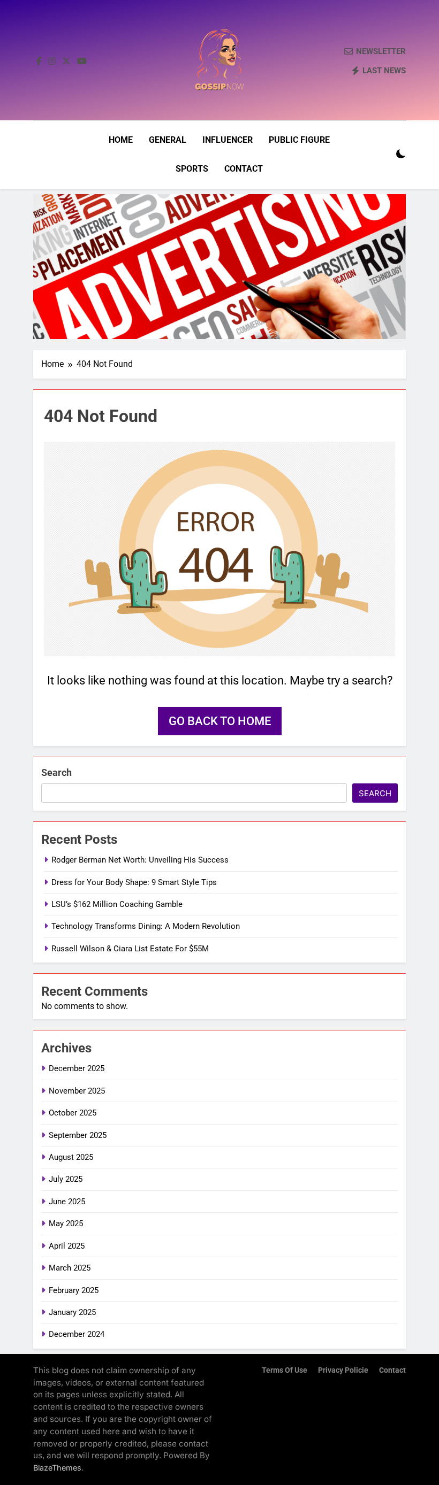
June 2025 (67, 1201)
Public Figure (299, 140)
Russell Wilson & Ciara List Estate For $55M (130, 948)
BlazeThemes (57, 1467)
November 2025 (77, 1091)
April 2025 (67, 1246)
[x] (66, 61)
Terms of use (284, 1370)
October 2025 (72, 1113)
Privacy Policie (343, 1370)
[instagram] (52, 61)
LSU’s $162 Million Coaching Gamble (117, 904)
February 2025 (74, 1290)
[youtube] (82, 61)
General (167, 140)
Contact (243, 169)
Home (121, 140)
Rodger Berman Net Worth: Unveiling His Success (140, 860)
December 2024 (76, 1334)
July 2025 (65, 1179)
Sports (192, 169)
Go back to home (220, 721)
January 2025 (72, 1312)
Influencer (227, 140)
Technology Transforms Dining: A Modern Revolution (145, 926)
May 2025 (66, 1223)
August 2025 (71, 1157)
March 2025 (69, 1268)
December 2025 (76, 1068)
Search (56, 772)
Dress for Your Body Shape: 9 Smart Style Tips (134, 882)
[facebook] (39, 61)
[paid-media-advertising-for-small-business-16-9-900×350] (219, 266)
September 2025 (78, 1135)
